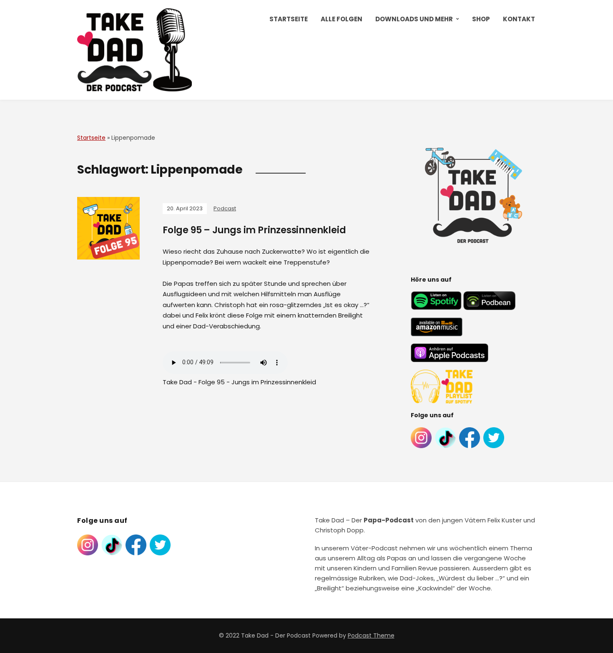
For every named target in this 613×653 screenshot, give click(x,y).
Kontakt (519, 19)
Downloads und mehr (414, 19)
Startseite (288, 19)
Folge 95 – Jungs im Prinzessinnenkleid (254, 230)
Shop (481, 19)
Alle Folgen (341, 19)
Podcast (225, 208)
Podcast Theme (371, 635)
